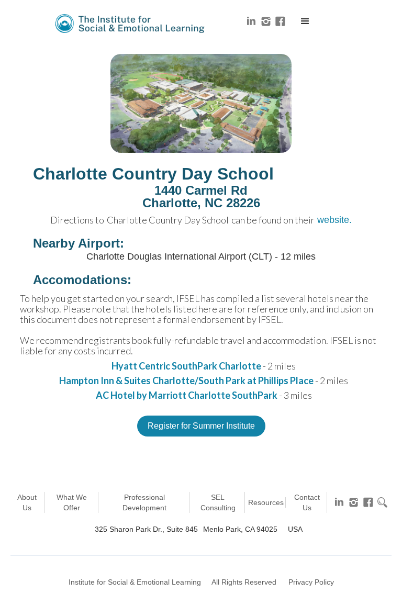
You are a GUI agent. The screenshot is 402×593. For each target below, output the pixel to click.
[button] (305, 21)
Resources (266, 502)
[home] (130, 23)
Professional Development (144, 502)
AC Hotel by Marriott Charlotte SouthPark (186, 395)
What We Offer (72, 502)
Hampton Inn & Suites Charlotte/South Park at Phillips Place (186, 380)
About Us (27, 502)
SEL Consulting (218, 502)
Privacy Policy (311, 582)
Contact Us (307, 502)
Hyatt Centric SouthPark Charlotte (186, 366)
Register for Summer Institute (201, 425)
